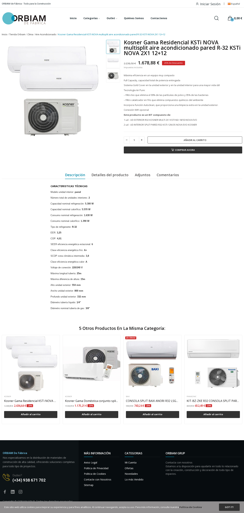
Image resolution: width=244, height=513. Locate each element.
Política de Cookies (190, 507)
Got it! (229, 507)
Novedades (131, 473)
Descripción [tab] (75, 174)
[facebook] (5, 492)
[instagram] (20, 492)
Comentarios (168, 174)
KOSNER (7, 396)
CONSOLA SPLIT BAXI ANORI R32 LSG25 (152, 401)
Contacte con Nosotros (97, 479)
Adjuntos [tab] (142, 174)
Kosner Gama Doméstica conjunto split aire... (91, 401)
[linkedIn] (13, 492)
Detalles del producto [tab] (109, 174)
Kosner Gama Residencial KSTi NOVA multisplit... (30, 401)
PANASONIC (191, 396)
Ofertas (129, 468)
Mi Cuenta (130, 462)
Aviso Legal (90, 462)
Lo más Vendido (134, 479)
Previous (7, 90)
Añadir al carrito (195, 140)
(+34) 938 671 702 (29, 480)
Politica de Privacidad (96, 468)
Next (97, 90)
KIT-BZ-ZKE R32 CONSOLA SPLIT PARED (213, 401)
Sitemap (88, 485)
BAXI (128, 396)
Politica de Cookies (95, 473)
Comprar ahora (185, 150)
